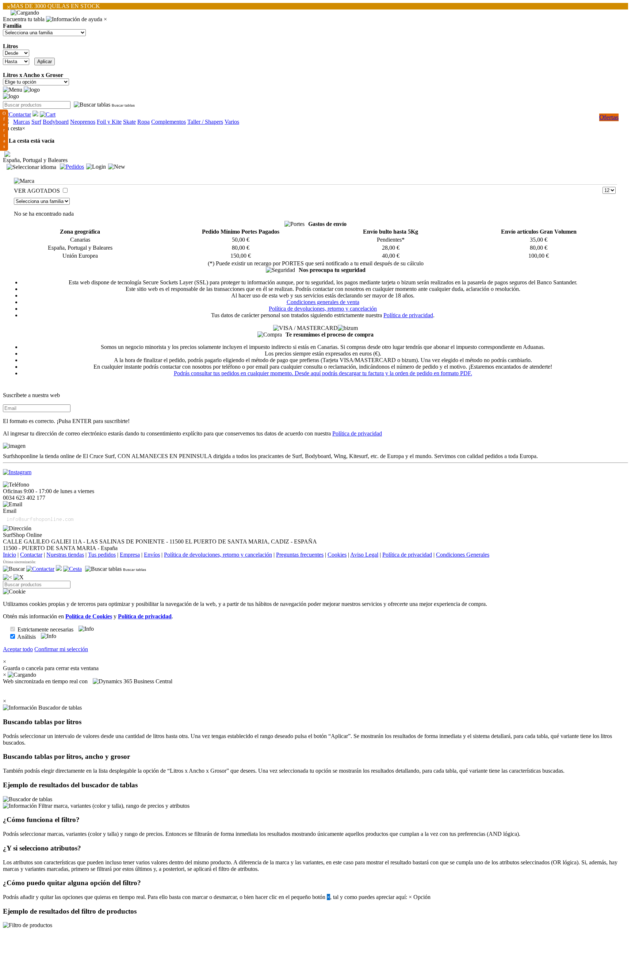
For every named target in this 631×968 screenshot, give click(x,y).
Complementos (168, 122)
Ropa (143, 122)
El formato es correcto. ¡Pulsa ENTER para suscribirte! (66, 421)
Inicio (9, 555)
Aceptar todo (18, 649)
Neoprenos (82, 122)
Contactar (31, 555)
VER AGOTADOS (37, 191)
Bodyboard (56, 122)
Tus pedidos (102, 555)
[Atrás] (7, 577)
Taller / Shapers (205, 122)
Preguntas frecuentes (300, 555)
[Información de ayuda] (74, 19)
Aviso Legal (364, 555)
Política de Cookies (88, 616)
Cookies (337, 555)
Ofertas (609, 117)
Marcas (21, 122)
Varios (232, 122)
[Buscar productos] (14, 569)
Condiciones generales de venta (323, 302)
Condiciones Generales (462, 555)
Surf (36, 122)
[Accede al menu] (12, 90)
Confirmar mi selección (61, 649)
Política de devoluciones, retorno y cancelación (323, 309)
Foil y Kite (109, 122)
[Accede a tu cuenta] (96, 167)
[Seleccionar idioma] (31, 167)
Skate (129, 122)
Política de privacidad (408, 315)
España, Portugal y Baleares (35, 160)
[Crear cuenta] (116, 167)
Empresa (130, 555)
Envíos (152, 555)
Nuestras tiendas (65, 555)
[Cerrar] (19, 577)
